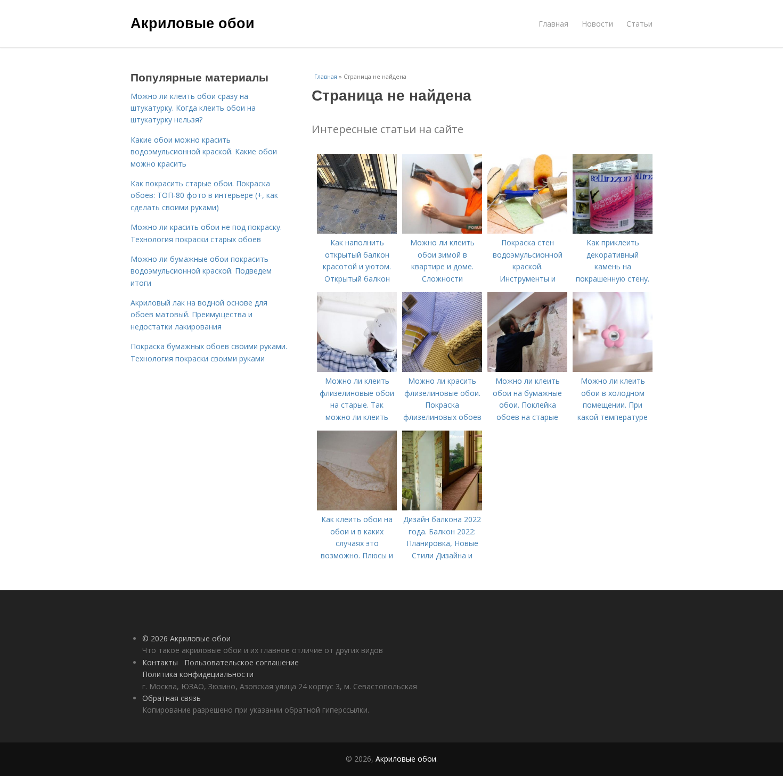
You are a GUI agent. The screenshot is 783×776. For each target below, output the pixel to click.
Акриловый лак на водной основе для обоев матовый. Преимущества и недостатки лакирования (198, 315)
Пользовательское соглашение (241, 662)
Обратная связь (171, 698)
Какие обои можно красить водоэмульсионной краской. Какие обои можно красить (203, 152)
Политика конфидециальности (198, 674)
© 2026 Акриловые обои (186, 638)
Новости (597, 24)
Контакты (160, 662)
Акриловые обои (192, 22)
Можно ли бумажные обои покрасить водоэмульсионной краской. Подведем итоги (201, 271)
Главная (553, 24)
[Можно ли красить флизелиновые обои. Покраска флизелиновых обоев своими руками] (442, 369)
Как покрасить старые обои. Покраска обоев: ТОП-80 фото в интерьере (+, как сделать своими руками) (204, 195)
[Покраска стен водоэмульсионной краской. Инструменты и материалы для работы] (527, 231)
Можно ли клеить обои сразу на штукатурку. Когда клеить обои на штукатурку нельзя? (193, 108)
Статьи (639, 24)
